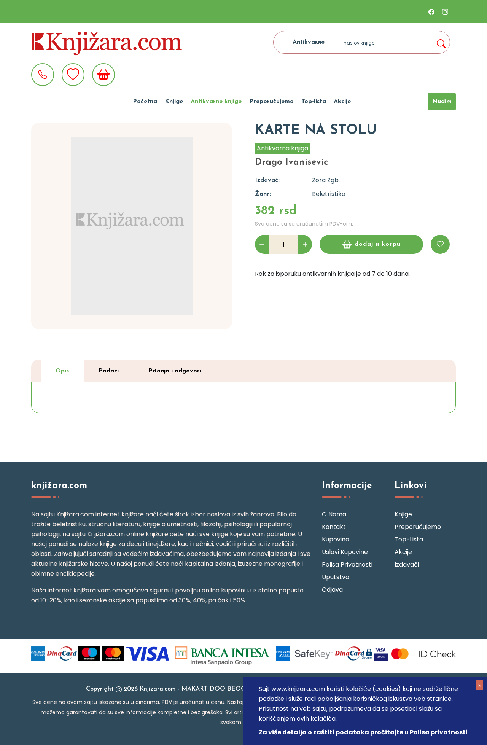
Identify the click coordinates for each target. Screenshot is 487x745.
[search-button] (441, 42)
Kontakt (334, 526)
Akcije (342, 102)
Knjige (174, 102)
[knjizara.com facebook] (431, 11)
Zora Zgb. (326, 180)
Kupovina (335, 539)
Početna (145, 102)
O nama (334, 514)
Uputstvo (335, 577)
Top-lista (313, 102)
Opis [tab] (62, 371)
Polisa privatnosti (347, 564)
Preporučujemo (271, 102)
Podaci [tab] (109, 371)
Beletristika (328, 193)
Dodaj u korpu (378, 244)
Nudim (442, 102)
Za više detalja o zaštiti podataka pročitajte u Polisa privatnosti (363, 732)
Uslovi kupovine (345, 552)
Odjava (332, 589)
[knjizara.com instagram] (445, 11)
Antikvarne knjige (216, 102)
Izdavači (407, 564)
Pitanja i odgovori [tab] (174, 371)
